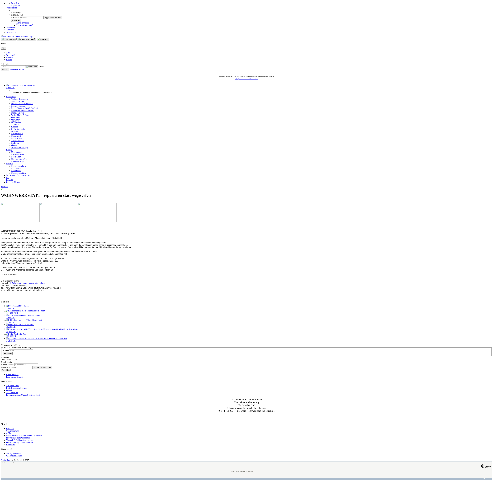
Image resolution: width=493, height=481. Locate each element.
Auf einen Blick (12, 386)
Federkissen (16, 157)
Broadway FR (17, 134)
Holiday (14, 131)
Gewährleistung (12, 431)
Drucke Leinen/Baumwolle (22, 103)
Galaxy (14, 145)
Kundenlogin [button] (11, 8)
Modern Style (16, 138)
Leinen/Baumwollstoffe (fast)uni (24, 108)
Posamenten (16, 171)
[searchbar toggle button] (43, 39)
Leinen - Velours (18, 106)
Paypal (9, 390)
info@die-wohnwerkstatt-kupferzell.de (246, 79)
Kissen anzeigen (18, 152)
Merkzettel (10, 27)
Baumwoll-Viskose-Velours (22, 110)
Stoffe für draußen (18, 129)
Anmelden (8, 353)
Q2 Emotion (16, 122)
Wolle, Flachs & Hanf (20, 115)
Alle (8, 53)
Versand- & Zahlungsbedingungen (20, 440)
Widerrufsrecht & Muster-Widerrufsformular (24, 435)
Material (9, 57)
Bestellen (15, 3)
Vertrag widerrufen (13, 453)
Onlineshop (5, 460)
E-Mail (14, 15)
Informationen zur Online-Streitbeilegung (23, 395)
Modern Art (16, 136)
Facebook (10, 428)
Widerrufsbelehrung (14, 456)
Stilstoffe (14, 124)
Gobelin (14, 127)
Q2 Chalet (15, 117)
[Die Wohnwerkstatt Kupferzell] (17, 36)
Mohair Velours (17, 113)
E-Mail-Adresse (7, 364)
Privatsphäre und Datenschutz (18, 438)
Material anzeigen (18, 166)
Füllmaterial (16, 168)
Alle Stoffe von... (18, 101)
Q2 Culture (15, 120)
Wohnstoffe (11, 55)
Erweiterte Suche (17, 69)
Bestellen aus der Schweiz (16, 388)
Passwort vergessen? (24, 25)
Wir (8, 175)
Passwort (15, 17)
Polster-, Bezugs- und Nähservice (19, 442)
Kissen (9, 60)
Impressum (15, 5)
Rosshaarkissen (17, 154)
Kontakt (13, 175)
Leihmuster (10, 445)
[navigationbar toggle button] (9, 39)
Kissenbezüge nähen (19, 159)
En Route (15, 143)
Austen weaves (17, 140)
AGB (8, 433)
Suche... (42, 67)
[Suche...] (31, 66)
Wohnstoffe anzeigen (19, 99)
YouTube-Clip (12, 392)
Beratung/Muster (23, 175)
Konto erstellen (22, 23)
